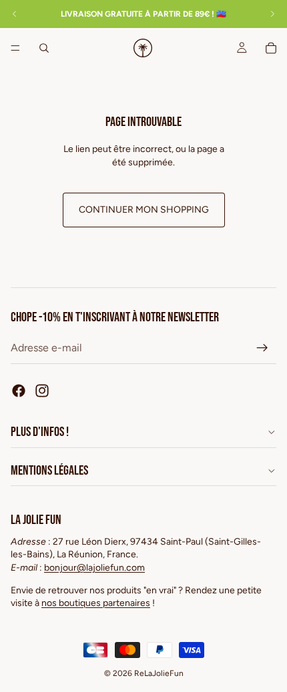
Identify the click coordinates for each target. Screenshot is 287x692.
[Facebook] (19, 391)
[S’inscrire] (262, 348)
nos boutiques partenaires (95, 603)
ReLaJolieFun (159, 673)
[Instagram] (42, 391)
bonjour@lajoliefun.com (94, 567)
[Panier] (271, 48)
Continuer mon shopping (144, 209)
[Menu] (15, 48)
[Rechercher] (44, 48)
